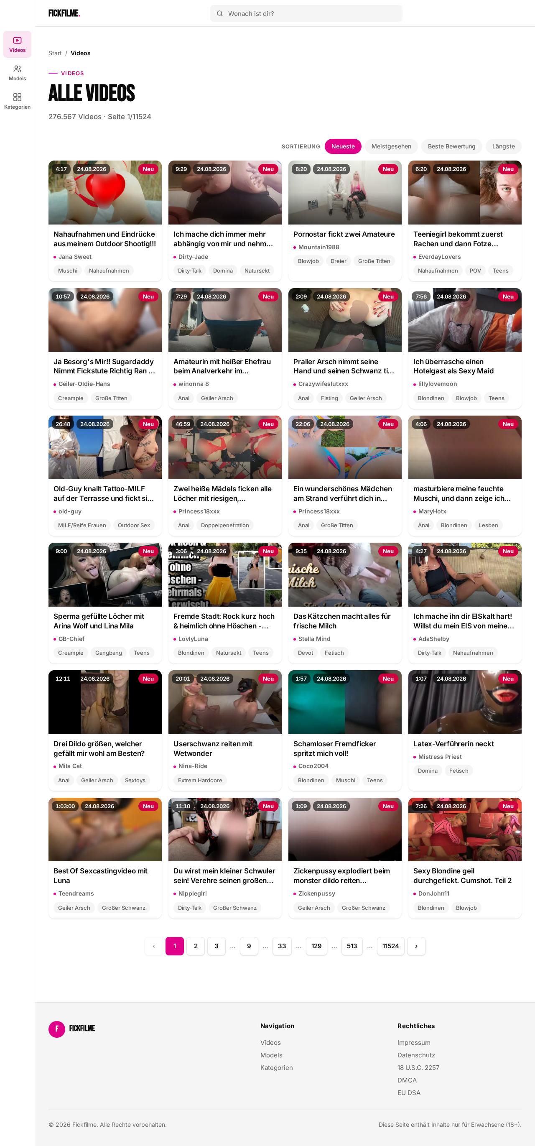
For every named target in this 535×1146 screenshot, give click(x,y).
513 (352, 946)
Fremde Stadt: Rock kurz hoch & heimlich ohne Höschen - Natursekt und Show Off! (224, 621)
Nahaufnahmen (109, 270)
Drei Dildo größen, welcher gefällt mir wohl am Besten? (99, 749)
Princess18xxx (199, 511)
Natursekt (257, 270)
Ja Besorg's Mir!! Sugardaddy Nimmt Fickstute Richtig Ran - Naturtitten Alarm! (104, 366)
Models (17, 78)
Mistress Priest (440, 756)
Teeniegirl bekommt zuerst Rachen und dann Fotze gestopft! (458, 239)
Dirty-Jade (193, 256)
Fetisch (334, 652)
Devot (305, 652)
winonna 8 (193, 383)
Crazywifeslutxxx (323, 383)
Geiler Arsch (217, 398)
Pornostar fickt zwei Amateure (344, 234)
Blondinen (431, 398)
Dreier (338, 261)
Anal (183, 398)
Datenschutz (416, 1055)
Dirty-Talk (189, 270)
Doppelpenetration (225, 525)
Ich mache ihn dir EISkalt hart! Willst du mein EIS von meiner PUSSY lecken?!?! (462, 621)
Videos (17, 50)
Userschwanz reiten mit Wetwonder (212, 749)
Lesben (488, 525)
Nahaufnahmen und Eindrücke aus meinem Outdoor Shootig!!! (105, 239)
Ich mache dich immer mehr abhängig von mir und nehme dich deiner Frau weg (221, 239)
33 (282, 946)
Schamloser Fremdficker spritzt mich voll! (334, 749)
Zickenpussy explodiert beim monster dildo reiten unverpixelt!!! (341, 876)
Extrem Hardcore (200, 780)
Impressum (414, 1042)
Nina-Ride (192, 765)
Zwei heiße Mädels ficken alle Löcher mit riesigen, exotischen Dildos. (222, 494)
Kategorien (17, 107)
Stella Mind (314, 638)
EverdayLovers (439, 256)
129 (316, 946)
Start (55, 52)
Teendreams (76, 893)
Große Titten (374, 261)
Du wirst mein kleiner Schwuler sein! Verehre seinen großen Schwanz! (224, 876)
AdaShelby (433, 638)
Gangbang (108, 652)
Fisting (329, 398)
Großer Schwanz (123, 907)
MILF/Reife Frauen (82, 525)
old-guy (70, 511)
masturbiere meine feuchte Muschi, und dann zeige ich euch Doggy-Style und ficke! (460, 494)
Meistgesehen (391, 146)
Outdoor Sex (134, 525)
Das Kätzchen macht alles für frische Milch (342, 621)
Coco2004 (313, 765)
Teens (501, 270)
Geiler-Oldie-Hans (84, 383)
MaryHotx (432, 511)
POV (475, 270)
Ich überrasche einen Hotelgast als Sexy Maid (453, 366)
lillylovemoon (437, 383)
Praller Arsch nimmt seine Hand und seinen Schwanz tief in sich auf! (344, 366)
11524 (390, 946)
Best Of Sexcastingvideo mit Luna (101, 876)
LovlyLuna (193, 638)
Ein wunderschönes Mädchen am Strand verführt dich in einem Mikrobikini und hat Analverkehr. (342, 494)
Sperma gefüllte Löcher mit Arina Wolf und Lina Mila (99, 621)
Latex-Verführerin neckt (453, 744)
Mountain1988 (318, 246)
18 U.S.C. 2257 (418, 1068)
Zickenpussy (316, 893)
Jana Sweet (75, 256)
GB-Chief (71, 638)
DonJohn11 (433, 893)
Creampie (71, 398)
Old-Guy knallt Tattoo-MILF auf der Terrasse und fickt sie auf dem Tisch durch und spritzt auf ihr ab (102, 494)
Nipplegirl (192, 893)
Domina (223, 270)
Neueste (343, 146)
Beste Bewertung (452, 146)
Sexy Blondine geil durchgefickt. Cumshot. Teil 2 (462, 876)
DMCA (407, 1080)
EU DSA (408, 1093)
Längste (503, 146)
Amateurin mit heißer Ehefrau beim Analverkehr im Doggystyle (222, 366)
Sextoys (135, 780)
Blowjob (308, 261)
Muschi (67, 270)
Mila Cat (70, 765)
